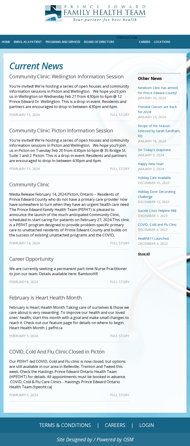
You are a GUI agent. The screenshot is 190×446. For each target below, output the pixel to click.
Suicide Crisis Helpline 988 (157, 210)
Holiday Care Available (154, 177)
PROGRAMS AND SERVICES (63, 42)
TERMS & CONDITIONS (65, 425)
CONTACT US (11, 56)
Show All (144, 254)
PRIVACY (29, 56)
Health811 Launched (153, 238)
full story (119, 114)
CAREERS (144, 42)
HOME (6, 42)
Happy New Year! (151, 164)
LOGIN (43, 56)
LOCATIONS (162, 42)
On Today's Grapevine (154, 150)
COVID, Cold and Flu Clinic (157, 224)
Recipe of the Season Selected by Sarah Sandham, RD (159, 131)
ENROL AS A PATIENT (28, 42)
